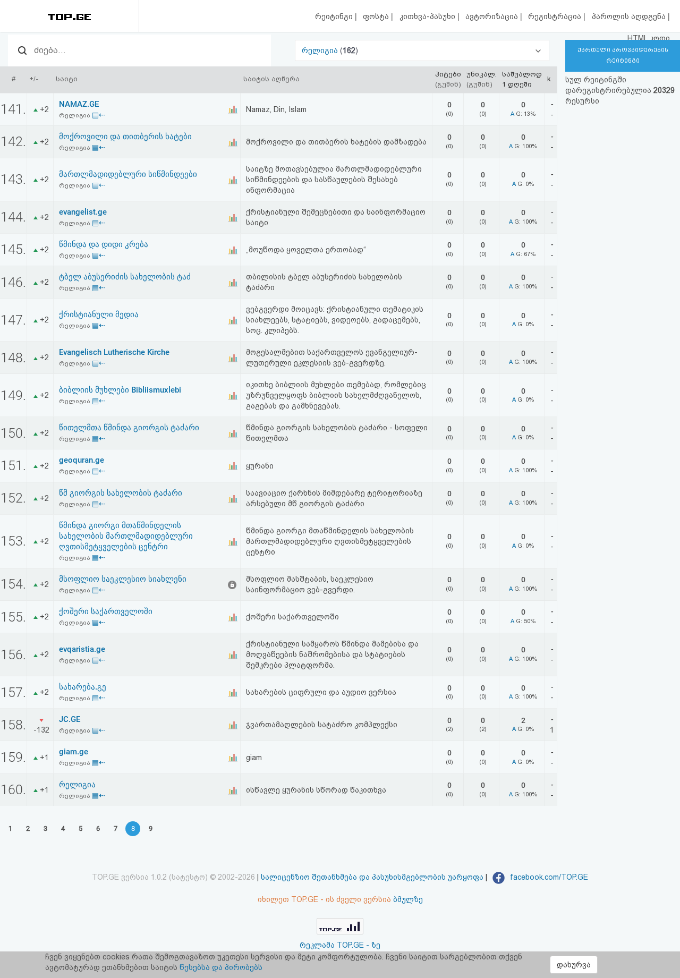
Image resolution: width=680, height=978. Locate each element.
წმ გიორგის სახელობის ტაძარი (120, 493)
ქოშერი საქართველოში (105, 611)
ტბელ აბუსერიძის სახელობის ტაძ (125, 277)
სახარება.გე (82, 687)
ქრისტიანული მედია (99, 314)
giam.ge (73, 751)
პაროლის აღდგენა (630, 16)
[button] (422, 50)
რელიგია (321, 50)
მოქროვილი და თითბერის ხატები (125, 136)
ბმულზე (408, 899)
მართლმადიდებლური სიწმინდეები (128, 174)
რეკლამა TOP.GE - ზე (340, 945)
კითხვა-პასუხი (428, 16)
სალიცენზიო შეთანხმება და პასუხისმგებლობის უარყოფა (372, 877)
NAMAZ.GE (79, 104)
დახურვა (574, 964)
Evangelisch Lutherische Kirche (114, 352)
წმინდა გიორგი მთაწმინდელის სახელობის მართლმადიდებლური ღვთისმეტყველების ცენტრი (126, 536)
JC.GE (69, 719)
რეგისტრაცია (555, 16)
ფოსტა (377, 16)
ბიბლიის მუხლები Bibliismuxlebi (120, 390)
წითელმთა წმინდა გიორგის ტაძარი (129, 427)
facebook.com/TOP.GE (548, 877)
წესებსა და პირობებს (221, 967)
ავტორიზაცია (492, 16)
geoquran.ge (81, 460)
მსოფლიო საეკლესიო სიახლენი (122, 579)
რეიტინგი (335, 16)
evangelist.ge (83, 212)
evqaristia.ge (82, 649)
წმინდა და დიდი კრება (103, 244)
